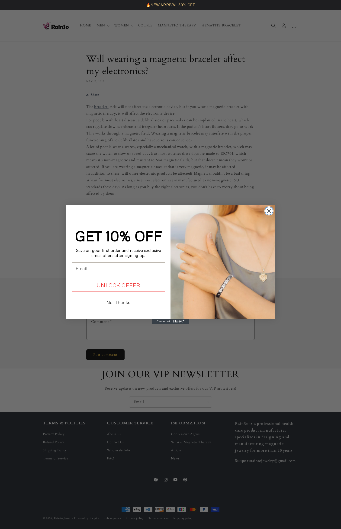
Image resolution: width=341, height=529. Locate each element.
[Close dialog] (269, 211)
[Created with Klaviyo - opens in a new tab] (170, 321)
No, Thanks (118, 302)
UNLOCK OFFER (118, 285)
